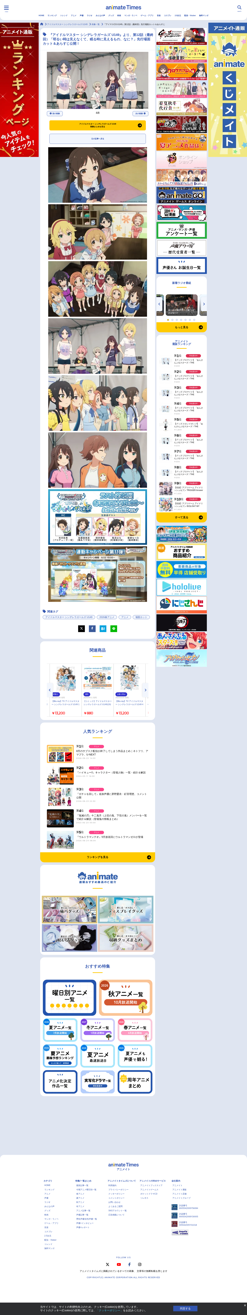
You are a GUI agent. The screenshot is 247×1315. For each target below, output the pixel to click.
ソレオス (144, 1198)
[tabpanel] (182, 305)
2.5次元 (178, 15)
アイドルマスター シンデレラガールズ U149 (68, 617)
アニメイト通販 (179, 1189)
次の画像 (139, 113)
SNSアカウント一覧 (117, 1210)
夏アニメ (80, 1198)
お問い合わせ (114, 1202)
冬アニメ (80, 1206)
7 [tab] (194, 319)
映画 (119, 15)
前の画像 (56, 113)
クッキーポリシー (116, 1194)
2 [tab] (173, 319)
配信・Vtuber (190, 15)
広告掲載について (116, 1215)
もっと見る (181, 327)
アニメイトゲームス (149, 1189)
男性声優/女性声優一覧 (86, 1219)
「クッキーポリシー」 (109, 1310)
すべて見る (181, 517)
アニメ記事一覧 (83, 1210)
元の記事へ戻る (97, 139)
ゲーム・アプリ (147, 15)
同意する (185, 1308)
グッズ (111, 15)
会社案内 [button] (176, 1181)
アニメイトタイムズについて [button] (122, 1181)
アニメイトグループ (181, 1198)
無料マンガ (203, 15)
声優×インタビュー (85, 1223)
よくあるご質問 (115, 1206)
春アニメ (80, 1194)
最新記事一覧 (82, 1185)
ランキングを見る (97, 857)
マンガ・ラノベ (130, 15)
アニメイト (177, 1185)
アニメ (73, 15)
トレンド (64, 15)
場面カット (141, 617)
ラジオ (89, 15)
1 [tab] (168, 319)
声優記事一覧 (82, 1215)
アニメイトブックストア (151, 1185)
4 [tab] (181, 319)
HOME (41, 15)
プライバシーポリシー (118, 1189)
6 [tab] (190, 319)
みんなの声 (100, 15)
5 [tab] (186, 319)
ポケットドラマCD (148, 1194)
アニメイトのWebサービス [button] (152, 1181)
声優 (82, 15)
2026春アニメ (106, 617)
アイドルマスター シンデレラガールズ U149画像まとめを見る (97, 125)
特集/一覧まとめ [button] (83, 1181)
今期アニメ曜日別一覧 (86, 1189)
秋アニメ (80, 1202)
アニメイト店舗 (179, 1194)
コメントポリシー (116, 1198)
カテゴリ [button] (48, 1181)
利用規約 (112, 1185)
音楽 (159, 15)
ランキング (52, 15)
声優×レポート (83, 1227)
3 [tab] (177, 319)
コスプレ (167, 15)
